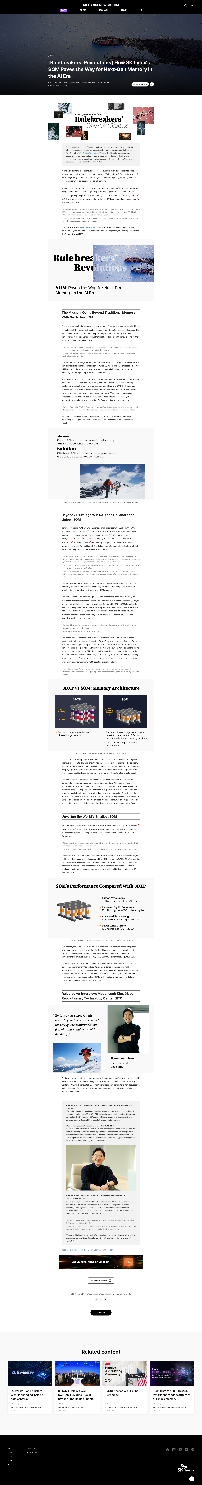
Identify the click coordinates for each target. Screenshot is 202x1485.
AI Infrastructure (35, 1407)
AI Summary (140, 84)
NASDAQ (80, 1407)
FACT (64, 10)
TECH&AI (103, 10)
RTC (61, 83)
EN (192, 5)
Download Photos (99, 1280)
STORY (124, 10)
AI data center (21, 1407)
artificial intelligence (117, 1407)
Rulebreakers (70, 83)
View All (101, 1312)
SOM (107, 83)
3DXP (51, 83)
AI (56, 83)
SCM (100, 83)
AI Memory (67, 1407)
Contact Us (31, 1448)
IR (141, 10)
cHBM (184, 1407)
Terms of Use (32, 1452)
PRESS (83, 10)
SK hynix (65, 86)
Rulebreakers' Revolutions (86, 83)
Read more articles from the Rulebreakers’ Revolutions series (88, 1250)
